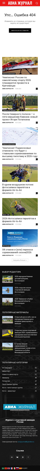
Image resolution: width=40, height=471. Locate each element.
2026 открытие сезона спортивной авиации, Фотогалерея (23, 290)
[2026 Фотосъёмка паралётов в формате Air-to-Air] (20, 207)
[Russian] (17, 468)
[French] (11, 468)
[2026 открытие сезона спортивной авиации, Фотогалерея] (7, 290)
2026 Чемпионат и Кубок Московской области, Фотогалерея (24, 301)
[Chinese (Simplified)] (6, 468)
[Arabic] (3, 468)
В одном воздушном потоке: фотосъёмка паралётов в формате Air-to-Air (18, 187)
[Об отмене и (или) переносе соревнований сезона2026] (20, 238)
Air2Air (5, 181)
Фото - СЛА (6, 215)
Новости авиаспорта (9, 73)
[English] (8, 468)
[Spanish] (20, 468)
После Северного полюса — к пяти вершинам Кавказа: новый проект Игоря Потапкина (20, 117)
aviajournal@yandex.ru (26, 442)
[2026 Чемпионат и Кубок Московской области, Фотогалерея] (7, 301)
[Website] (23, 457)
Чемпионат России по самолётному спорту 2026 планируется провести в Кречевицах (16, 81)
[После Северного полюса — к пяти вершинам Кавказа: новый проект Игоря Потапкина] (20, 102)
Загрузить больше (19, 260)
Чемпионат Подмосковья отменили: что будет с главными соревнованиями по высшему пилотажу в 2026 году (19, 152)
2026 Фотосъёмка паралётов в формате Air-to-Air (19, 220)
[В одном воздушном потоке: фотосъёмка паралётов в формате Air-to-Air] (20, 173)
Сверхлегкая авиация (9, 110)
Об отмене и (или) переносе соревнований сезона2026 (17, 251)
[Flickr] (12, 457)
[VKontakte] (17, 457)
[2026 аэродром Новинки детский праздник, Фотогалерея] (7, 279)
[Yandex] (28, 457)
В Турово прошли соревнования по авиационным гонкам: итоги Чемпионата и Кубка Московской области (25, 348)
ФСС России (6, 246)
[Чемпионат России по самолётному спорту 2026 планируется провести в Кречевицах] (20, 66)
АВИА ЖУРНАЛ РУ (8, 88)
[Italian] (14, 468)
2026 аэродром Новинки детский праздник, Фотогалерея (24, 279)
